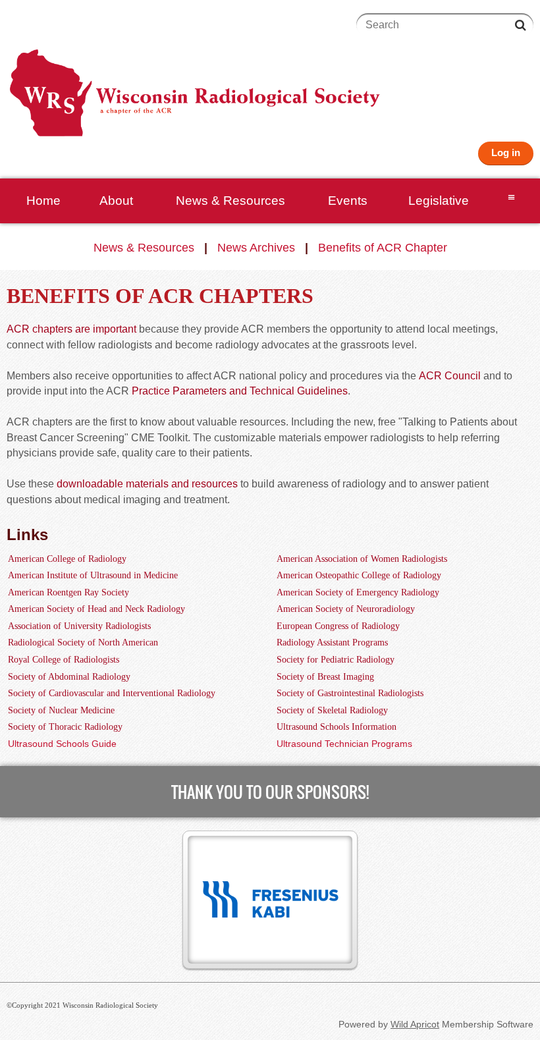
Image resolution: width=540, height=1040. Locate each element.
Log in (505, 152)
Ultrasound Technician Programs (344, 743)
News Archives (256, 247)
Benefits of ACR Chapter (382, 247)
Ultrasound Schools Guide (62, 743)
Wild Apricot (415, 1024)
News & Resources (144, 247)
